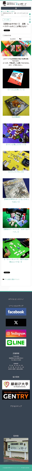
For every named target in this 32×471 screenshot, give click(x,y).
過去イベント (15, 279)
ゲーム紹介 (7, 279)
